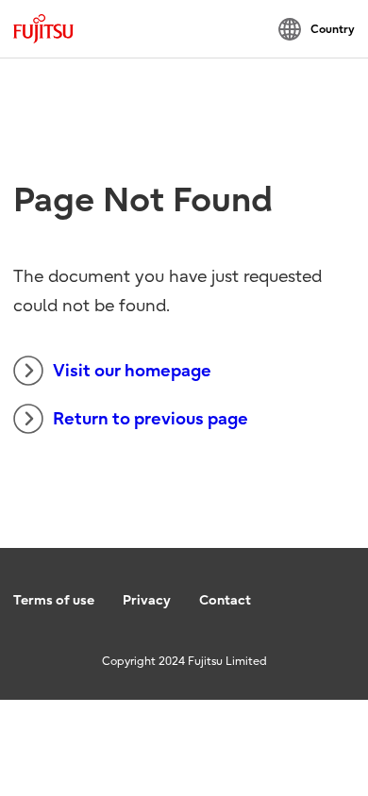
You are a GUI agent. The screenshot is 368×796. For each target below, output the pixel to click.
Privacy (147, 600)
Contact (225, 600)
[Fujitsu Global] (43, 28)
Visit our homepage (132, 371)
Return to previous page (150, 419)
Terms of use (53, 600)
